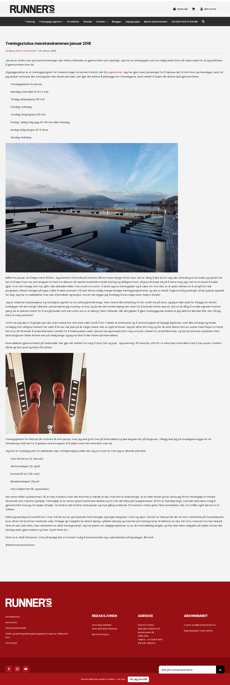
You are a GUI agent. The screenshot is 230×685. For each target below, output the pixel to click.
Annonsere (11, 643)
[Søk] (203, 21)
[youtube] (25, 669)
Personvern (11, 622)
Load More (115, 563)
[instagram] (17, 669)
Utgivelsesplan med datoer (198, 630)
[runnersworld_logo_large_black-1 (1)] (32, 6)
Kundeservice (13, 616)
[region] (115, 679)
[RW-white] (29, 599)
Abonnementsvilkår (16, 628)
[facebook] (9, 669)
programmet (114, 72)
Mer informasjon (100, 634)
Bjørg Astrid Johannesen (23, 50)
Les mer (121, 679)
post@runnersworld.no (204, 625)
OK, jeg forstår (138, 679)
